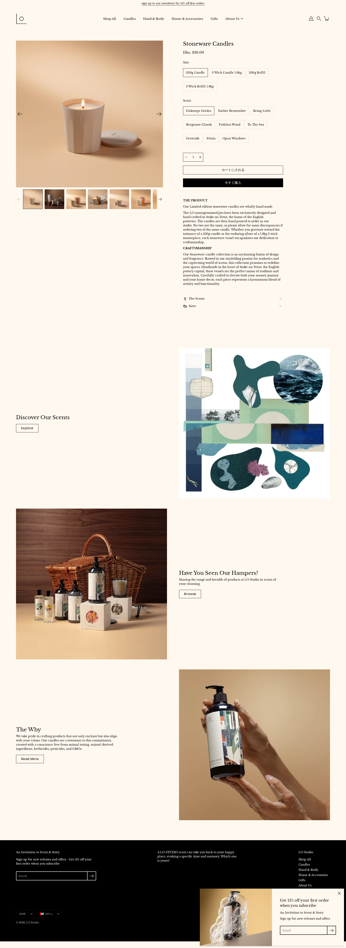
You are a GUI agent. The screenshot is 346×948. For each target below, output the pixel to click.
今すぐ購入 (233, 182)
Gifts (214, 19)
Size (186, 62)
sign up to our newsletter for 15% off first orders (173, 3)
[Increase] (200, 157)
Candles (130, 19)
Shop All (109, 19)
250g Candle (195, 72)
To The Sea (255, 124)
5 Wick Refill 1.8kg (200, 86)
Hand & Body (153, 19)
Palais (211, 138)
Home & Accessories (187, 19)
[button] (319, 18)
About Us (232, 19)
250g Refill (257, 72)
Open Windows (233, 138)
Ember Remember (232, 111)
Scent (187, 100)
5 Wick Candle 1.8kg (227, 72)
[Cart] (327, 18)
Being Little (262, 111)
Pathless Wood (229, 124)
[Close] (339, 893)
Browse (190, 594)
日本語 (22, 913)
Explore (27, 428)
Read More (30, 759)
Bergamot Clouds (199, 124)
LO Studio (32, 922)
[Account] (311, 18)
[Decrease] (186, 157)
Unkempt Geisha (198, 111)
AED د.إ (49, 913)
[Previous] (20, 114)
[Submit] (91, 875)
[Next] (159, 114)
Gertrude (193, 138)
